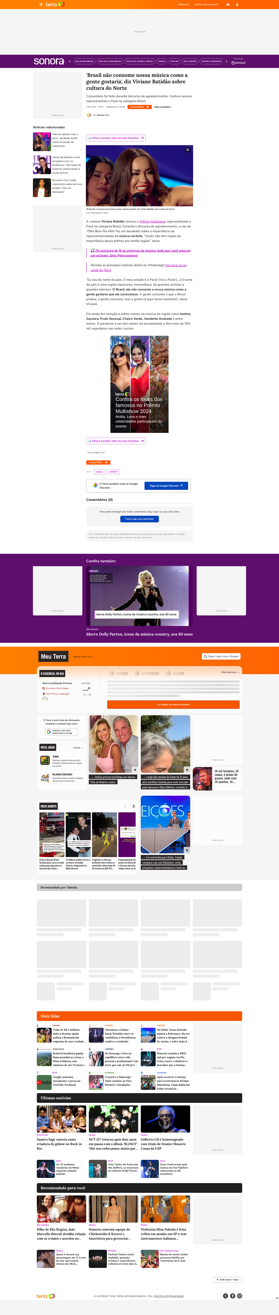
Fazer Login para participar (139, 518)
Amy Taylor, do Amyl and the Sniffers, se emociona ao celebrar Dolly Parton (123, 1167)
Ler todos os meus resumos (173, 704)
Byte (159, 1049)
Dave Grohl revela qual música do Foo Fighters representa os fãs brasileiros (174, 1169)
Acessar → (78, 747)
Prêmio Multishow (152, 221)
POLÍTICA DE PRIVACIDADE (169, 1296)
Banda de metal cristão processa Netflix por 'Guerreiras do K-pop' (174, 1257)
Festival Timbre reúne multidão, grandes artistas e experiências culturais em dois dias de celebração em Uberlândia (123, 1259)
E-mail (228, 4)
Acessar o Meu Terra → (84, 656)
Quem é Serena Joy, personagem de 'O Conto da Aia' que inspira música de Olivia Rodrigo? (71, 1259)
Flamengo (109, 1073)
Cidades (56, 1025)
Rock (58, 1161)
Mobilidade (58, 1049)
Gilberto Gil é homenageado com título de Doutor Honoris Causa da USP (163, 1143)
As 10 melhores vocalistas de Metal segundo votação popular (67, 1169)
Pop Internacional (169, 1251)
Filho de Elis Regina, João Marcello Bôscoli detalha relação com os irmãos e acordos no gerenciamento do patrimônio (61, 1234)
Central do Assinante (206, 4)
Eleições (109, 1025)
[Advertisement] (217, 1169)
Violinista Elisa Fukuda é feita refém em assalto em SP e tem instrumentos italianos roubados (163, 1234)
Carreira (109, 1049)
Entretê (113, 472)
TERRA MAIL (183, 4)
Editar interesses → (230, 672)
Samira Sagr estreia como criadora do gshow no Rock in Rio (59, 1143)
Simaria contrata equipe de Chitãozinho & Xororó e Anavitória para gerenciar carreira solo (109, 1234)
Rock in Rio (42, 1135)
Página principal (55, 4)
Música (99, 472)
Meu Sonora (92, 630)
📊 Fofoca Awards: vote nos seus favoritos (113, 138)
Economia (161, 1073)
